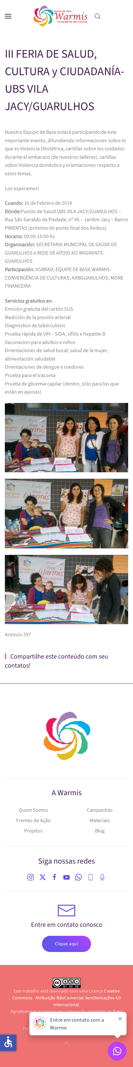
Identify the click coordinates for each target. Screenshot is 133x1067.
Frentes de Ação (33, 820)
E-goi (117, 1011)
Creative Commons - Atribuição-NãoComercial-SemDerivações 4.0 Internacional (66, 998)
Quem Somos (33, 810)
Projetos (33, 830)
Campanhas (100, 810)
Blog (100, 830)
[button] (8, 16)
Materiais (100, 820)
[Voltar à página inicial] (60, 16)
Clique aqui (66, 944)
